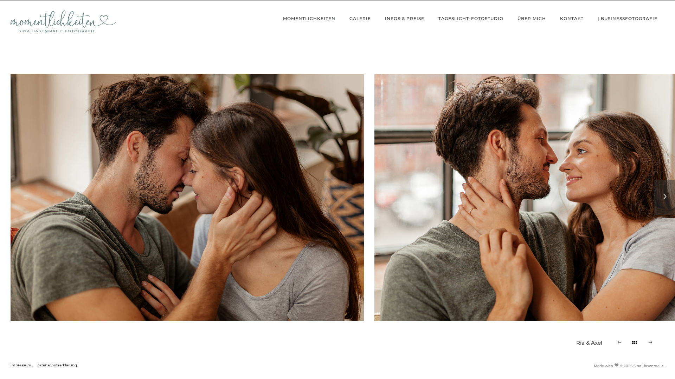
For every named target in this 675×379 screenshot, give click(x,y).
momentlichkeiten (309, 18)
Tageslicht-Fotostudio (470, 18)
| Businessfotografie (627, 18)
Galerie (360, 18)
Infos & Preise (404, 18)
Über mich (532, 18)
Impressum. (21, 365)
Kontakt (572, 18)
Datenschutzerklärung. (57, 365)
